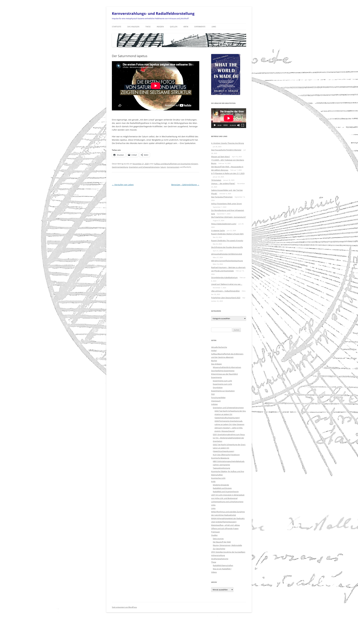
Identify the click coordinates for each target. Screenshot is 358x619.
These (148, 26)
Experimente (199, 26)
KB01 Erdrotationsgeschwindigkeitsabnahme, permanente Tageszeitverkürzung (229, 464)
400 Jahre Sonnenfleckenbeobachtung (227, 260)
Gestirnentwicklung (120, 167)
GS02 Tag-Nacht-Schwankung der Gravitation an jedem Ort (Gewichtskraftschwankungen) (230, 414)
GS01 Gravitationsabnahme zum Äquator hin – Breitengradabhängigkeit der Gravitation (229, 437)
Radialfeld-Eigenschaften (223, 565)
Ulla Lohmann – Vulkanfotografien (225, 291)
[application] (228, 118)
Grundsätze (217, 387)
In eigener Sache (218, 230)
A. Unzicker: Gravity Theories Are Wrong (227, 143)
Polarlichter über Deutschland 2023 (225, 297)
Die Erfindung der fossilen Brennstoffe (227, 247)
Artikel (213, 350)
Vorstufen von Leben (123, 184)
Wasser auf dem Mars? (220, 156)
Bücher (214, 360)
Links (214, 26)
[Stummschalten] (238, 125)
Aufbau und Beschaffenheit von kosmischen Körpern (176, 163)
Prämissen (215, 532)
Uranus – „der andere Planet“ (223, 183)
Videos (214, 572)
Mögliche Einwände (221, 485)
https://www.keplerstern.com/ (223, 223)
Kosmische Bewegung (220, 458)
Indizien (160, 26)
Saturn (163, 167)
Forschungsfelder (218, 397)
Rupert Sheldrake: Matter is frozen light (227, 234)
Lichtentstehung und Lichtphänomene (227, 501)
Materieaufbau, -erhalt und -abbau (225, 525)
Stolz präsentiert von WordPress (124, 607)
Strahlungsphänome (219, 558)
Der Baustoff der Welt (222, 542)
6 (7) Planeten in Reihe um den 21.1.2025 (227, 173)
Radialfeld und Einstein (222, 488)
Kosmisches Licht (218, 478)
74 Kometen (216, 180)
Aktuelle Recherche (219, 347)
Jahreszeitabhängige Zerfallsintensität (226, 254)
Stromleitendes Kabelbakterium (224, 277)
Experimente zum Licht (222, 380)
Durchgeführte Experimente (222, 370)
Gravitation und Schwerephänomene (144, 167)
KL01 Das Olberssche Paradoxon (226, 454)
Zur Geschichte (219, 548)
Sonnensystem (173, 167)
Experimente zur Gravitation (223, 391)
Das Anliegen (133, 26)
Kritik (185, 26)
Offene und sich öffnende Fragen (225, 528)
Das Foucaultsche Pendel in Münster (226, 150)
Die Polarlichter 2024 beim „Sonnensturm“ (228, 217)
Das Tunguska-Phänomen (222, 197)
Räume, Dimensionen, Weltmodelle (227, 545)
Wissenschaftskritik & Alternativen (227, 367)
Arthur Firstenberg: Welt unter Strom (226, 203)
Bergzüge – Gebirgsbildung (185, 184)
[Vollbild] (242, 125)
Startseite (116, 26)
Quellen (173, 26)
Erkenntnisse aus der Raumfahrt (224, 374)
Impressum (216, 401)
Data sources (218, 538)
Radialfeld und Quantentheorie (226, 491)
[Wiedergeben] (214, 125)
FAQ (213, 394)
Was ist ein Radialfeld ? (222, 569)
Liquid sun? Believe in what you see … (226, 284)
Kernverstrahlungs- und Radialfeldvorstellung (153, 13)
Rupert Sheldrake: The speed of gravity (227, 240)
